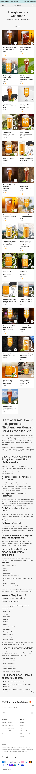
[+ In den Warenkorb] (15, 43)
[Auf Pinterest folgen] (11, 757)
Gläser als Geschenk (7, 722)
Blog (3, 733)
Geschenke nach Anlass (8, 728)
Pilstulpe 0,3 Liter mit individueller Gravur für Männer (9, 355)
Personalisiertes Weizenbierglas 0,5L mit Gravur (9, 105)
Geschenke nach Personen (8, 725)
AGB (21, 728)
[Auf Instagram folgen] (7, 757)
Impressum (23, 722)
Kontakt (22, 736)
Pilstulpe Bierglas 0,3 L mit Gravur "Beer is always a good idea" (9, 327)
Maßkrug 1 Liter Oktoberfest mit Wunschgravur (24, 273)
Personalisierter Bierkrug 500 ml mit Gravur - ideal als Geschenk (26, 355)
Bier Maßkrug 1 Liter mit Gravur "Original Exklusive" (9, 77)
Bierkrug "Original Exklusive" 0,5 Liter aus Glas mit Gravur (26, 134)
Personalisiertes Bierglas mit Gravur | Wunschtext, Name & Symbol (9, 301)
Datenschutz (23, 725)
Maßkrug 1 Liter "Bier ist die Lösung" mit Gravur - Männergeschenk (26, 301)
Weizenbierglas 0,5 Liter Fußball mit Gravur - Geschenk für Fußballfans (26, 77)
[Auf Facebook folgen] (3, 757)
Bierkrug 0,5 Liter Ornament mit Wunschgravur (7, 273)
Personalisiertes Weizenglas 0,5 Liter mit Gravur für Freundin (9, 408)
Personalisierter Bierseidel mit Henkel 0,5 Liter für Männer (9, 134)
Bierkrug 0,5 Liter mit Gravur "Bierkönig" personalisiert (25, 381)
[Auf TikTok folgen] (15, 757)
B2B (21, 739)
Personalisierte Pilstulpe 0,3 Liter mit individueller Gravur (26, 216)
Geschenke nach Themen (8, 731)
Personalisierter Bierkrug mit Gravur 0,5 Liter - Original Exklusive (9, 243)
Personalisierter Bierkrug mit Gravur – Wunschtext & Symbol (26, 160)
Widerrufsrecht (23, 731)
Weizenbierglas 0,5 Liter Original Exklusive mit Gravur (9, 49)
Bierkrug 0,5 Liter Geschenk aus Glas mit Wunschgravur (9, 381)
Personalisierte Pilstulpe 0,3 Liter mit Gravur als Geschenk (26, 327)
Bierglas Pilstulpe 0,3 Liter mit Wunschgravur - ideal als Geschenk (26, 105)
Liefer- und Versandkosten (26, 733)
